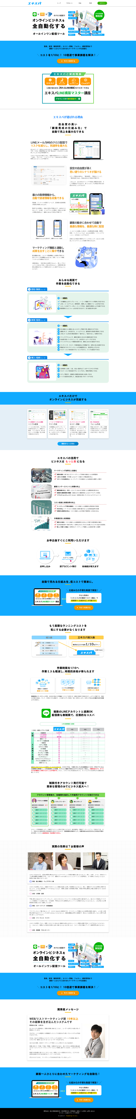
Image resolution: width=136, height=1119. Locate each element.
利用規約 (73, 1111)
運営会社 (46, 1111)
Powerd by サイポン (72, 1116)
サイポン (61, 1113)
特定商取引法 (65, 1111)
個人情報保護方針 (55, 1111)
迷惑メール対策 (81, 1111)
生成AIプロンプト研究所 (72, 1113)
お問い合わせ (91, 1111)
